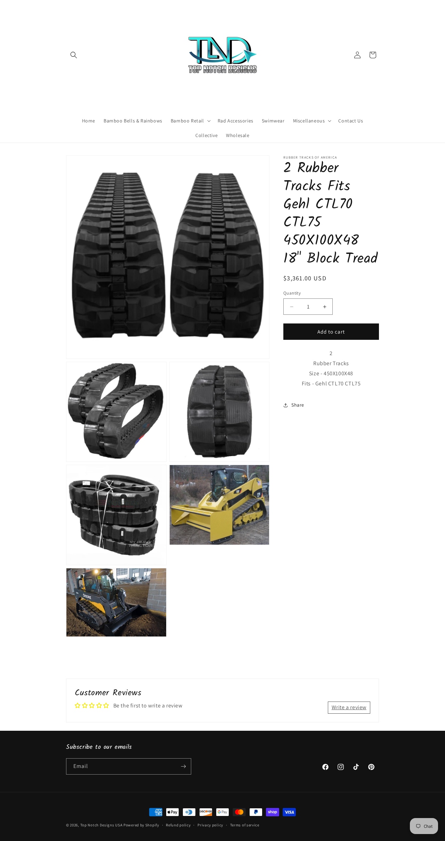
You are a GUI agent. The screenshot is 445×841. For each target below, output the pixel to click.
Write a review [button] (349, 707)
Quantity (292, 293)
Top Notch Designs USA (101, 825)
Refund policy (178, 825)
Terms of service (244, 825)
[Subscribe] (183, 766)
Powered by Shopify (141, 825)
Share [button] (297, 405)
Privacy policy (210, 825)
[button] (73, 55)
